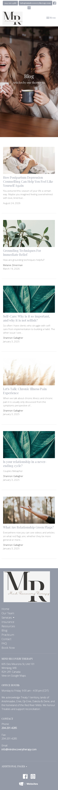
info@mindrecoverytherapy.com (35, 3)
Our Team (8, 613)
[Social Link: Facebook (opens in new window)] (54, 3)
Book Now (8, 647)
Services (7, 617)
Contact (6, 639)
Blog (4, 630)
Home (5, 609)
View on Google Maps (14, 675)
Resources (8, 626)
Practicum (8, 635)
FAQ (4, 643)
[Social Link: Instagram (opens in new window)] (29, 7)
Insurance (8, 622)
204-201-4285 (10, 3)
